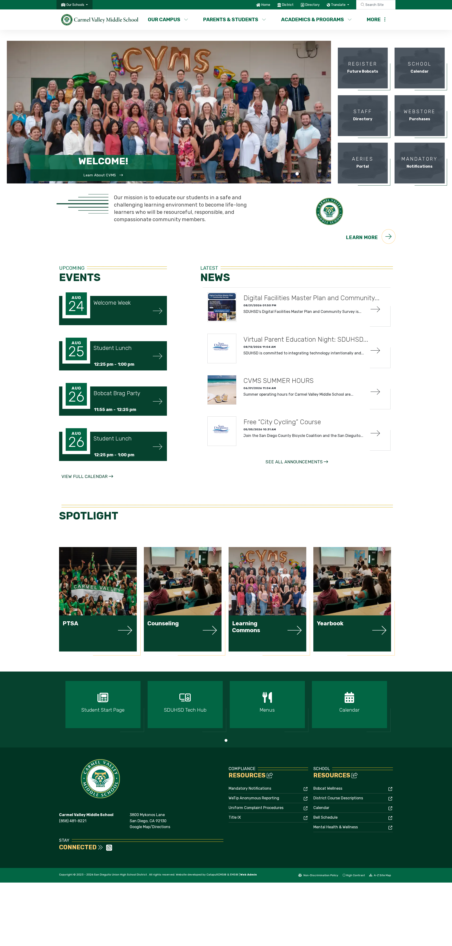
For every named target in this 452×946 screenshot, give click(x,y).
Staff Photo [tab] (297, 174)
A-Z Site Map (382, 875)
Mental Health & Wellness (335, 827)
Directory (312, 5)
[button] (77, 5)
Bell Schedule (325, 817)
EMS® (234, 874)
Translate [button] (338, 5)
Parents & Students (230, 19)
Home (265, 5)
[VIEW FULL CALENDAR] (87, 481)
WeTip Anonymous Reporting (254, 798)
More (374, 19)
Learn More (362, 237)
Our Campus (164, 19)
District (288, 5)
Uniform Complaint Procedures (256, 807)
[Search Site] (376, 4)
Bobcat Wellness (327, 788)
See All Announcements (294, 462)
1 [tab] (226, 740)
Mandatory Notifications (250, 788)
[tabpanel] (169, 112)
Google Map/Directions (150, 827)
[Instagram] (109, 849)
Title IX (235, 817)
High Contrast (355, 875)
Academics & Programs (312, 19)
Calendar (321, 807)
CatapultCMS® (216, 874)
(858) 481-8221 (72, 821)
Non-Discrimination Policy (320, 875)
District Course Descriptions (338, 798)
